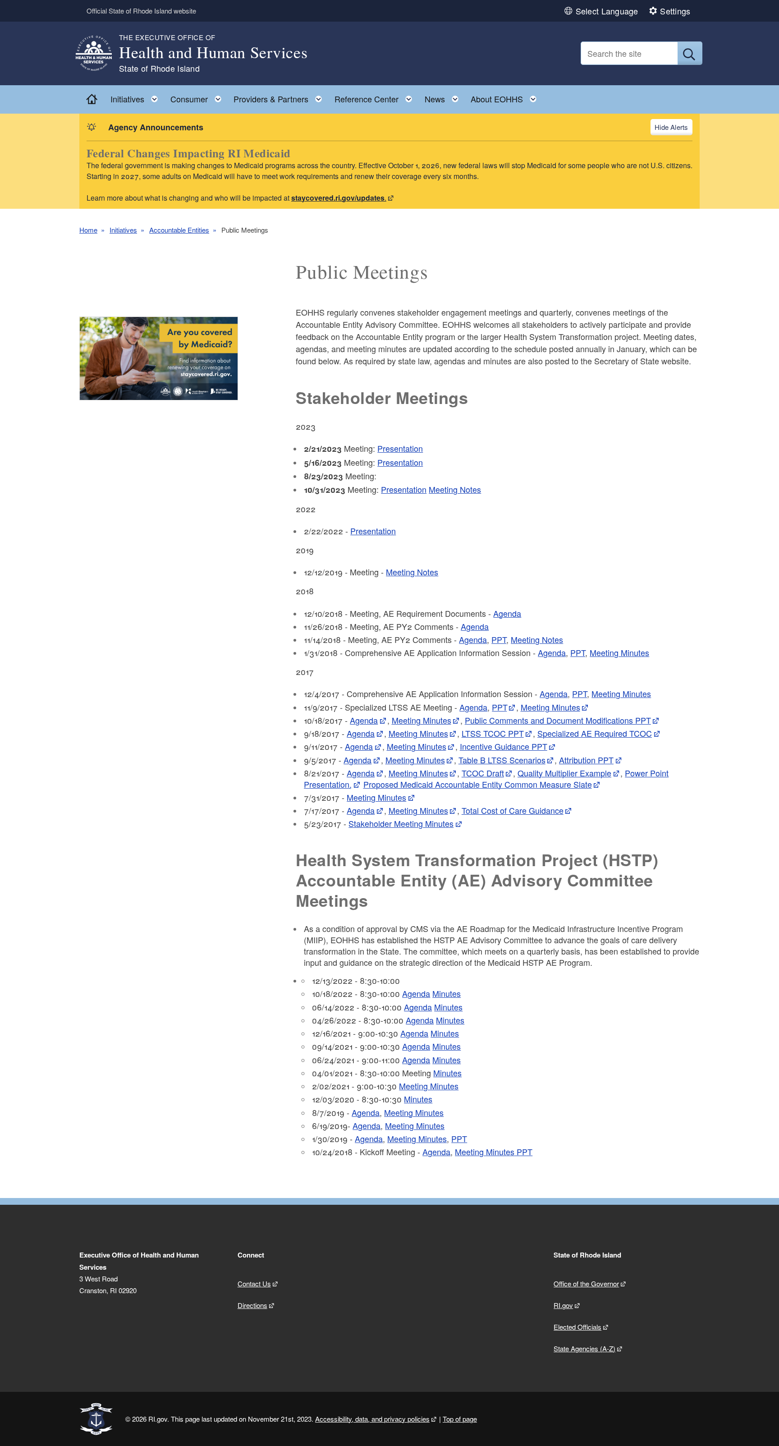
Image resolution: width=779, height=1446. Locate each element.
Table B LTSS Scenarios (501, 760)
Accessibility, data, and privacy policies (372, 1418)
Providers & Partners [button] (280, 97)
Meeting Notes (455, 489)
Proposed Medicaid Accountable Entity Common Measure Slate (477, 784)
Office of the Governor (586, 1283)
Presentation (400, 448)
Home (88, 229)
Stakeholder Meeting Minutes (401, 823)
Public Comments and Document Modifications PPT (558, 720)
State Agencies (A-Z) (584, 1348)
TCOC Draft (483, 773)
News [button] (444, 97)
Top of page (460, 1418)
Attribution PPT (586, 760)
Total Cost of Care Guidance (513, 810)
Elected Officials (577, 1326)
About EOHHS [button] (506, 97)
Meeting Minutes (619, 652)
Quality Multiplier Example (564, 773)
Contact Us (254, 1283)
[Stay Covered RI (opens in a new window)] (158, 358)
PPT (498, 639)
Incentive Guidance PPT (503, 746)
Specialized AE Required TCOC (594, 733)
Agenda (507, 613)
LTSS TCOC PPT (493, 733)
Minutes (446, 993)
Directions (252, 1305)
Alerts (679, 127)
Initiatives (123, 229)
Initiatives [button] (136, 97)
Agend (549, 652)
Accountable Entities (179, 229)
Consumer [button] (198, 97)
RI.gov (563, 1305)
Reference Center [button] (376, 97)
